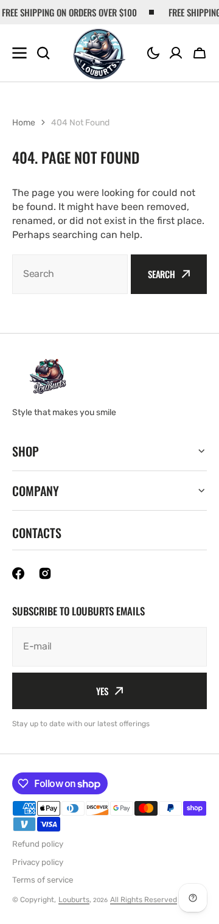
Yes (102, 691)
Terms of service (42, 879)
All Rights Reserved (143, 899)
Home (23, 122)
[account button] (176, 53)
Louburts (73, 899)
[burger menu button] (19, 53)
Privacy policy (37, 862)
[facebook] (18, 573)
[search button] (43, 53)
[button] (153, 53)
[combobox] (70, 274)
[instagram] (45, 573)
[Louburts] (99, 53)
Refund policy (37, 844)
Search (161, 274)
